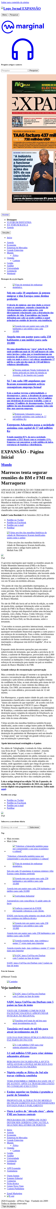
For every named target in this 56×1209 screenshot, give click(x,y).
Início (9, 1130)
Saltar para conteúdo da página (15, 2)
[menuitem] (9, 237)
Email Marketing (14, 1193)
